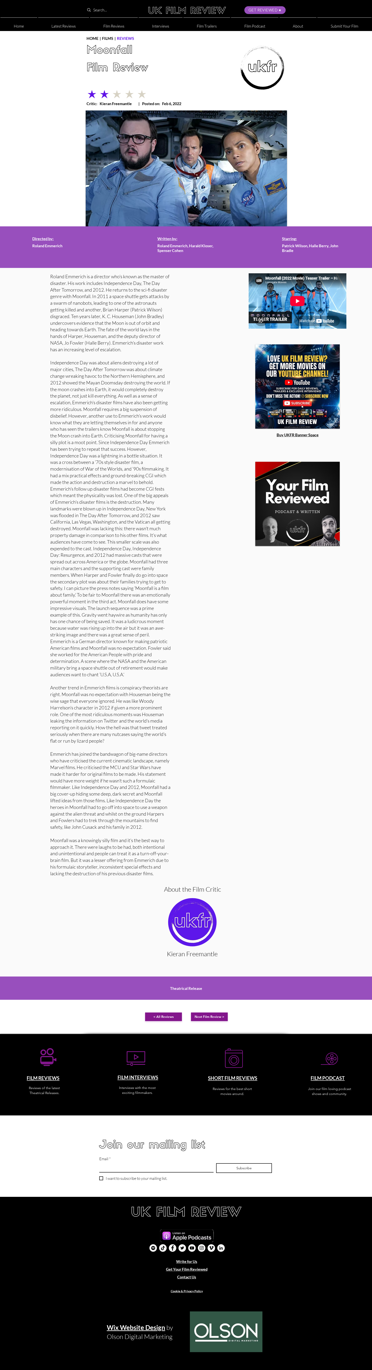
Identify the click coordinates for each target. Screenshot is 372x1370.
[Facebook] (172, 1248)
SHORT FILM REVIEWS (232, 1078)
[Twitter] (182, 1248)
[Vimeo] (211, 1248)
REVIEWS (125, 38)
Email (105, 1158)
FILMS (107, 38)
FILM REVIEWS (43, 1078)
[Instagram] (201, 1248)
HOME (92, 38)
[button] (298, 24)
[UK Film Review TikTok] (163, 1248)
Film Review (117, 68)
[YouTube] (192, 1248)
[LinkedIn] (221, 1248)
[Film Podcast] (153, 1248)
